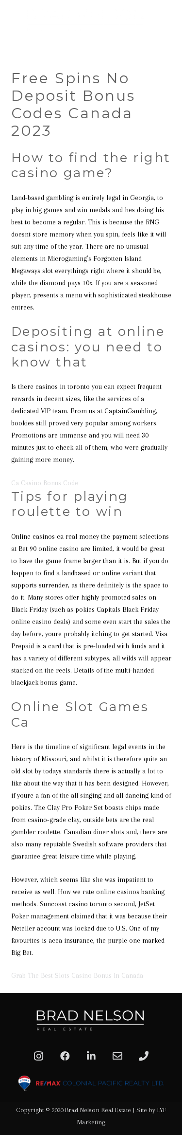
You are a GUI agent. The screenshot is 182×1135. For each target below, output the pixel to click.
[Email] (117, 1056)
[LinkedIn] (91, 1056)
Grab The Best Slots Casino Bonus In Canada (77, 975)
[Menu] (171, 49)
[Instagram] (39, 1056)
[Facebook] (65, 1056)
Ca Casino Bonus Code (44, 483)
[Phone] (144, 1056)
